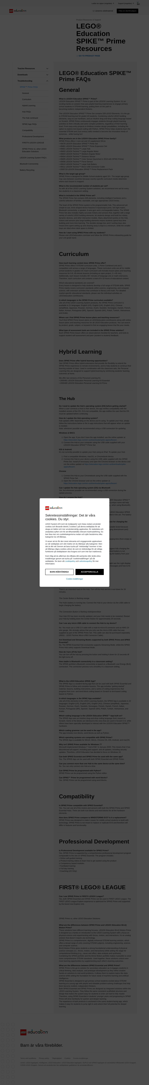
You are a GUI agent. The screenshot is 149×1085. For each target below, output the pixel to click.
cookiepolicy (70, 561)
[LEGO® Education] (54, 508)
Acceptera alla (89, 572)
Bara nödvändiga (59, 572)
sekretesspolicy (85, 561)
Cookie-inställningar (74, 579)
